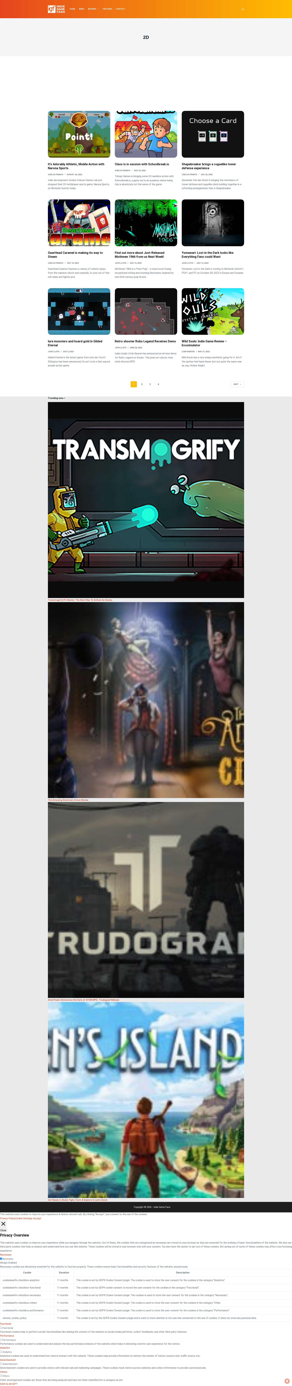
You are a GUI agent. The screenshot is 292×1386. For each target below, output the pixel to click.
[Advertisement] (146, 88)
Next (236, 384)
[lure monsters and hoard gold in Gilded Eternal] (79, 311)
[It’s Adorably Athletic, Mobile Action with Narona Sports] (79, 134)
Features (107, 9)
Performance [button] (7, 1335)
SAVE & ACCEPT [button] (9, 1384)
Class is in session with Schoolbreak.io (142, 164)
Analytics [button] (5, 1347)
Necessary (8, 1259)
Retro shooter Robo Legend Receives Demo (145, 341)
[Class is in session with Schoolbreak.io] (146, 134)
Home (72, 9)
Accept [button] (37, 1218)
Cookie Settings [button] (23, 1218)
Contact (120, 9)
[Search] (243, 9)
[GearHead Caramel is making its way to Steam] (79, 222)
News (81, 9)
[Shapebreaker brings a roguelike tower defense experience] (213, 134)
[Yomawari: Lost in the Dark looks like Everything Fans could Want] (213, 222)
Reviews (92, 9)
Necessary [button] (5, 1254)
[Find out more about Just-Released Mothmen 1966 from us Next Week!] (146, 222)
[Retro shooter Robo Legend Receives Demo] (146, 311)
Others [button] (3, 1372)
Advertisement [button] (8, 1360)
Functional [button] (5, 1323)
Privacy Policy (7, 1218)
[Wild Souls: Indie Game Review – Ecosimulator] (213, 311)
